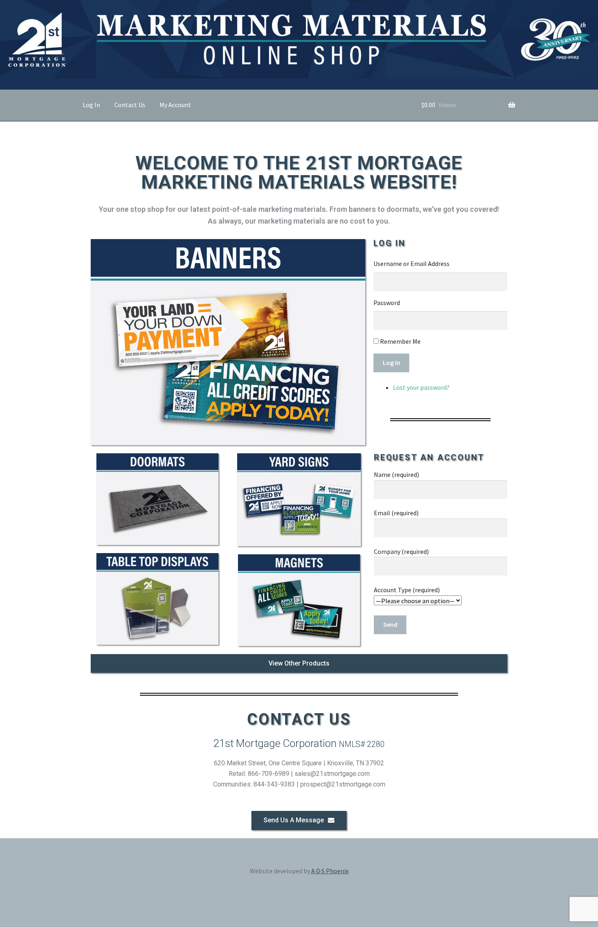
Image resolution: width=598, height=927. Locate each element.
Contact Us (129, 105)
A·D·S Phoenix (330, 871)
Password (386, 303)
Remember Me (400, 341)
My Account (175, 105)
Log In (91, 105)
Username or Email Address (411, 263)
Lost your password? (421, 387)
